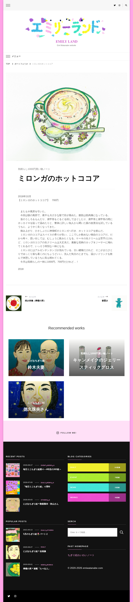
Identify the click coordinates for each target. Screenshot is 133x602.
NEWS (49, 465)
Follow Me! (69, 433)
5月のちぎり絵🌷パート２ (35, 534)
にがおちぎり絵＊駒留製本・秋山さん (41, 504)
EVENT (43, 465)
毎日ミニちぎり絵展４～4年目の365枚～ (42, 469)
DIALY (43, 483)
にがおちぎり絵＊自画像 (34, 551)
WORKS (50, 565)
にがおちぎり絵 (36, 360)
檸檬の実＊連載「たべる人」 (36, 568)
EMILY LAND (66, 41)
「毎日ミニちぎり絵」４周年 (36, 486)
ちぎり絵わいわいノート (81, 555)
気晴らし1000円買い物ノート (34, 169)
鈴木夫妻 (36, 367)
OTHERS (44, 500)
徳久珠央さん (36, 409)
